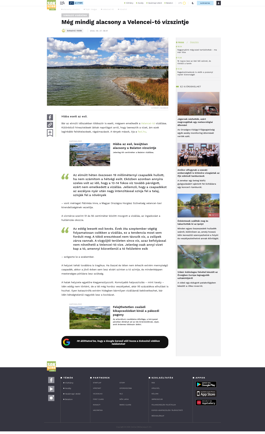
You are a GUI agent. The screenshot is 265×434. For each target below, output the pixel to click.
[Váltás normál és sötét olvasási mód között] (192, 3)
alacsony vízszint (71, 9)
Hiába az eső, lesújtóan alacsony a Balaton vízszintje (134, 146)
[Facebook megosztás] (50, 117)
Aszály (141, 3)
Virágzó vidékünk (75, 15)
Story (122, 383)
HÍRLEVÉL (156, 388)
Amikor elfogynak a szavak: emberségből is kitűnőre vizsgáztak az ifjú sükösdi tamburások (198, 173)
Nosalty (96, 405)
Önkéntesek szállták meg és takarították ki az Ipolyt (192, 222)
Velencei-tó (147, 123)
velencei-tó (108, 9)
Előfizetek (205, 3)
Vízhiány (129, 3)
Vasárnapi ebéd (155, 3)
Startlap (97, 383)
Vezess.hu (98, 394)
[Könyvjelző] (50, 133)
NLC (121, 394)
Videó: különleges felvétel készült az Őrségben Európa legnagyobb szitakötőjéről (197, 275)
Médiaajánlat (158, 416)
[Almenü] (62, 3)
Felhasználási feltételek (164, 405)
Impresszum (157, 399)
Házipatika (98, 410)
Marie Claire (125, 405)
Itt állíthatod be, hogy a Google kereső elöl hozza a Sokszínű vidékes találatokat (118, 342)
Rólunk (155, 394)
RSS (153, 383)
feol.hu (142, 131)
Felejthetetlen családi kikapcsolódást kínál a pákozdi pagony (136, 310)
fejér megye (91, 9)
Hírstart (97, 388)
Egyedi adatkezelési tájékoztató (167, 410)
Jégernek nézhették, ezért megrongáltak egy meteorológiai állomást (195, 122)
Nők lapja (124, 399)
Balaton (169, 3)
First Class (98, 399)
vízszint (123, 9)
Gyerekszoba (126, 388)
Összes (194, 42)
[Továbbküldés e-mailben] (50, 125)
